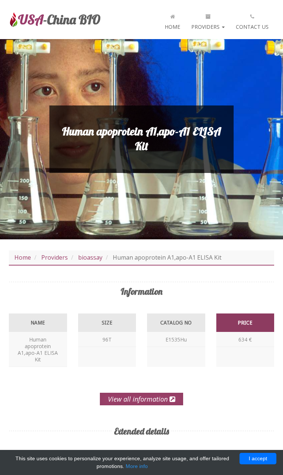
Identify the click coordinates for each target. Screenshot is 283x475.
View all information (139, 399)
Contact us (252, 26)
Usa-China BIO (55, 19)
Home (172, 26)
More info (137, 466)
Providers (206, 26)
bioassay (90, 257)
